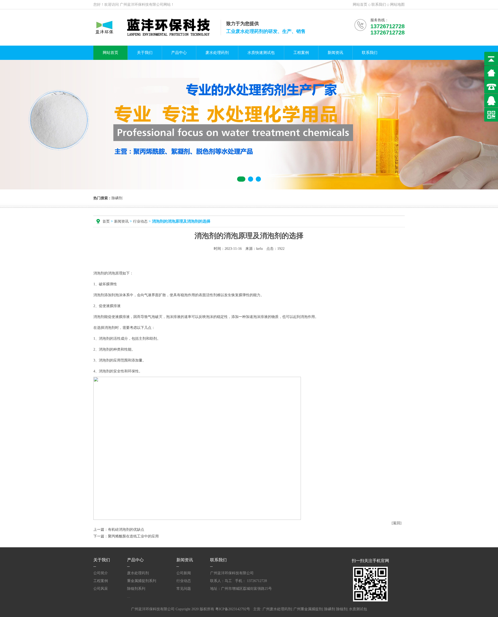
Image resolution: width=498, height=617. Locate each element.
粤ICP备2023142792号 (232, 609)
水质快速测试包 (261, 53)
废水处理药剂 (217, 53)
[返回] (397, 523)
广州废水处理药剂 (277, 609)
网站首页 (360, 4)
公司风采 (100, 589)
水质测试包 (358, 609)
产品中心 (179, 53)
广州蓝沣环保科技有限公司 (141, 4)
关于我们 (145, 53)
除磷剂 (329, 609)
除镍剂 (341, 609)
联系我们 (378, 4)
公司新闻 (183, 573)
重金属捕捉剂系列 (141, 581)
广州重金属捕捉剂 (307, 609)
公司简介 (100, 573)
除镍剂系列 (136, 589)
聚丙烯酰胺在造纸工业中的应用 (133, 536)
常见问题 (183, 589)
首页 (106, 221)
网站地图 (397, 4)
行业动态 (140, 221)
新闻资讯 (335, 53)
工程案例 (301, 53)
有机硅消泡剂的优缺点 (126, 529)
